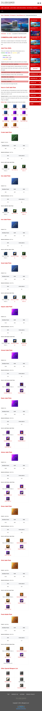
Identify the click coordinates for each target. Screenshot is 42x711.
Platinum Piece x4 (21, 549)
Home (2, 7)
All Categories (13, 15)
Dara (10, 33)
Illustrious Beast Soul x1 (22, 651)
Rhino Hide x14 (8, 555)
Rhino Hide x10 (8, 447)
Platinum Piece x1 (21, 393)
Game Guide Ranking (21, 7)
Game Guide (6, 7)
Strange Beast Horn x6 (24, 257)
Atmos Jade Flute (14, 121)
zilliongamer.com (25, 703)
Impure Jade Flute (14, 114)
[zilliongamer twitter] (40, 3)
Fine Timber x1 (15, 169)
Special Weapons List (21, 15)
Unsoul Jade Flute (24, 114)
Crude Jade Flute (5, 108)
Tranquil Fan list (8, 681)
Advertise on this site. (21, 708)
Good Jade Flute (5, 114)
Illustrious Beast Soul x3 (22, 596)
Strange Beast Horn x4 (24, 213)
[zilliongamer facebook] (38, 3)
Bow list (7, 675)
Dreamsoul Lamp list (21, 687)
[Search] (40, 8)
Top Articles (30, 7)
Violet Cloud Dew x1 (21, 434)
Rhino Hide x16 (8, 609)
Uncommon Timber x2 (15, 344)
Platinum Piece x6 (21, 603)
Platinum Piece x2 (21, 440)
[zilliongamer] (7, 3)
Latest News (13, 7)
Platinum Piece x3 (21, 494)
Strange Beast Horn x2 (24, 169)
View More (35, 68)
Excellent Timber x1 (8, 393)
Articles (35, 7)
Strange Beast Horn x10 (24, 344)
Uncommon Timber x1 (15, 257)
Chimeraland (6, 15)
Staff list (21, 675)
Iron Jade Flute (15, 108)
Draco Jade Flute (23, 121)
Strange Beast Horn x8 (24, 300)
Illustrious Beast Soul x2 (22, 542)
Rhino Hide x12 (8, 501)
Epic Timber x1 (8, 549)
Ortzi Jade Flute (5, 127)
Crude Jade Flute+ (24, 108)
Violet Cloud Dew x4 (21, 488)
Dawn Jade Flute (5, 121)
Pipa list (8, 687)
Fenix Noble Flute (14, 127)
